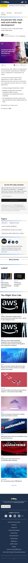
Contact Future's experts (14, 522)
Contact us (14, 527)
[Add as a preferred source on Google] (6, 506)
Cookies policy (14, 538)
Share (4, 65)
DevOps (5, 223)
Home (2, 13)
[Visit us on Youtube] (15, 516)
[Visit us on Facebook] (6, 516)
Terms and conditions (14, 530)
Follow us (17, 65)
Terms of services (18, 205)
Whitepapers (22, 36)
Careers (14, 546)
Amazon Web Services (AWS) (13, 233)
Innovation (14, 223)
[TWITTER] (9, 242)
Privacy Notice (20, 206)
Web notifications (14, 535)
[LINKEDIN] (13, 242)
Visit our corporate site (19, 502)
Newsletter (24, 65)
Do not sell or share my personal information (14, 552)
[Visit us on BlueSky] (18, 516)
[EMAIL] (17, 242)
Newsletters (14, 541)
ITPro (7, 34)
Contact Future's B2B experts (14, 549)
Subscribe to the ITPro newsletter (17, 5)
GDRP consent (14, 544)
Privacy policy (14, 533)
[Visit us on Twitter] (10, 516)
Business (9, 13)
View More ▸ (14, 485)
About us (14, 525)
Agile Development (9, 226)
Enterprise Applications (12, 230)
